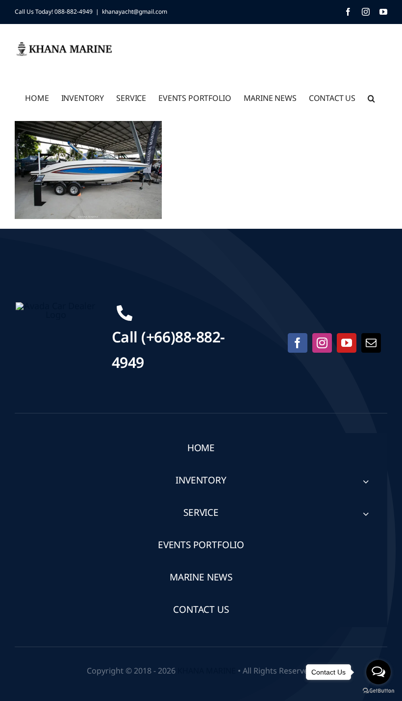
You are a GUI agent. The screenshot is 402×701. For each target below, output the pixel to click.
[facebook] (297, 343)
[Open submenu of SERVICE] (365, 514)
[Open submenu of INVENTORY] (365, 481)
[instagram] (322, 343)
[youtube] (346, 343)
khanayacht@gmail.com (134, 11)
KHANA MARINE (206, 671)
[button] (371, 97)
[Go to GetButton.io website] (378, 691)
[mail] (371, 343)
